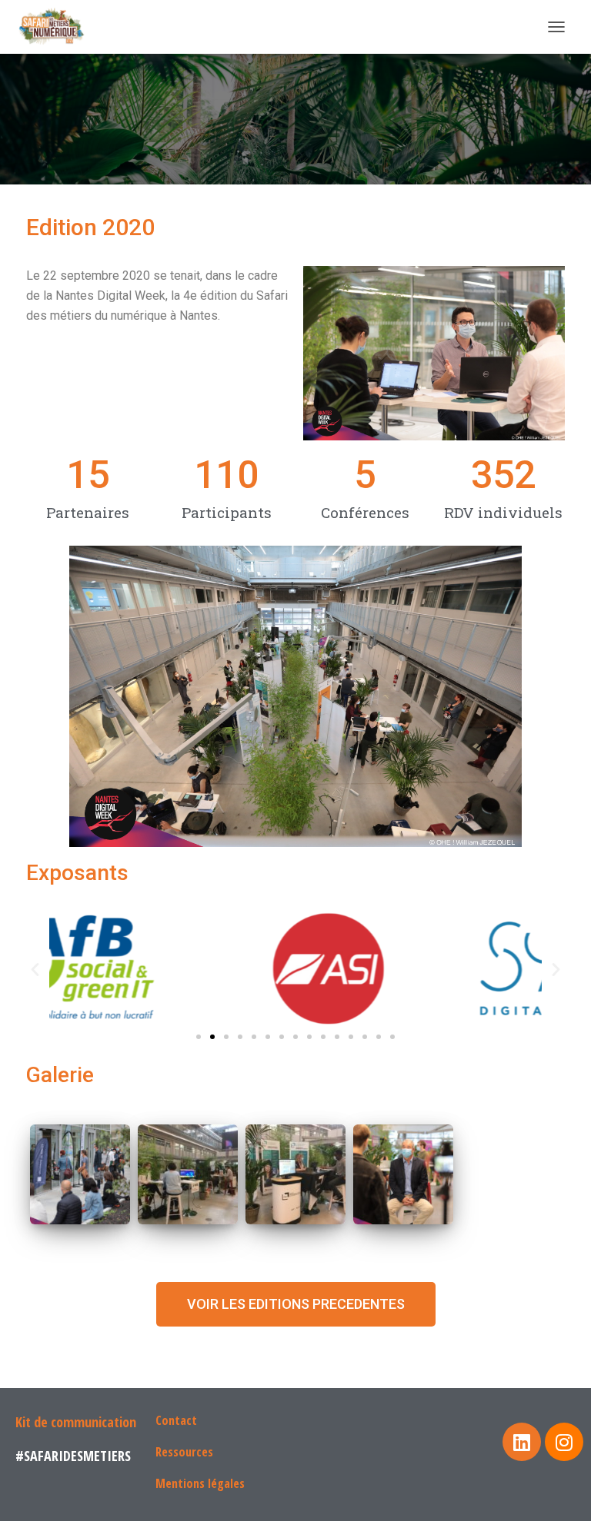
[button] (198, 1036)
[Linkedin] (522, 1442)
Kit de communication (75, 1422)
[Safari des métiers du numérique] (58, 27)
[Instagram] (564, 1442)
